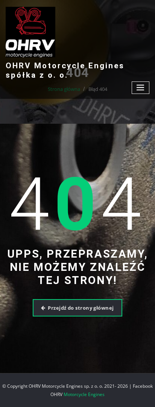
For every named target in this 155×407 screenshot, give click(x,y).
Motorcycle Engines (84, 394)
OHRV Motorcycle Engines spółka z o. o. (65, 70)
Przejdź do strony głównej (81, 307)
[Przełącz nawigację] (141, 87)
